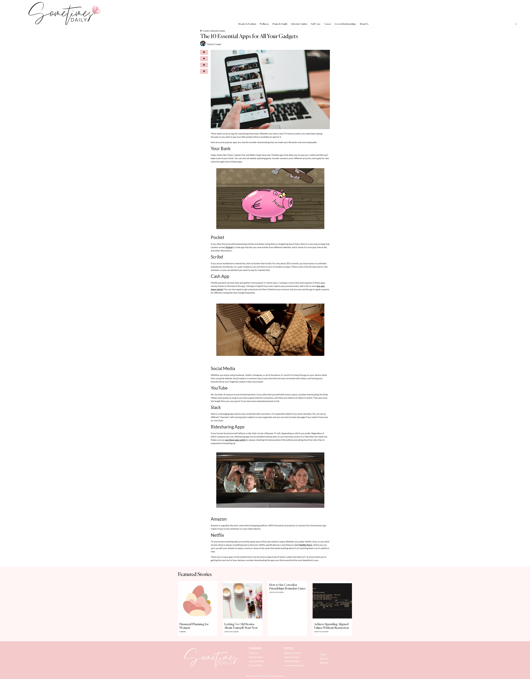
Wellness (264, 24)
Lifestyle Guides (299, 24)
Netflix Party (305, 545)
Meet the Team (256, 657)
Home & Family (279, 24)
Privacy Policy (255, 665)
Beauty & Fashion (247, 24)
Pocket (229, 247)
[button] (516, 24)
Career (327, 24)
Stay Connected (256, 661)
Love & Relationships (345, 24)
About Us (364, 24)
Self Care (315, 24)
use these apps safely (235, 440)
